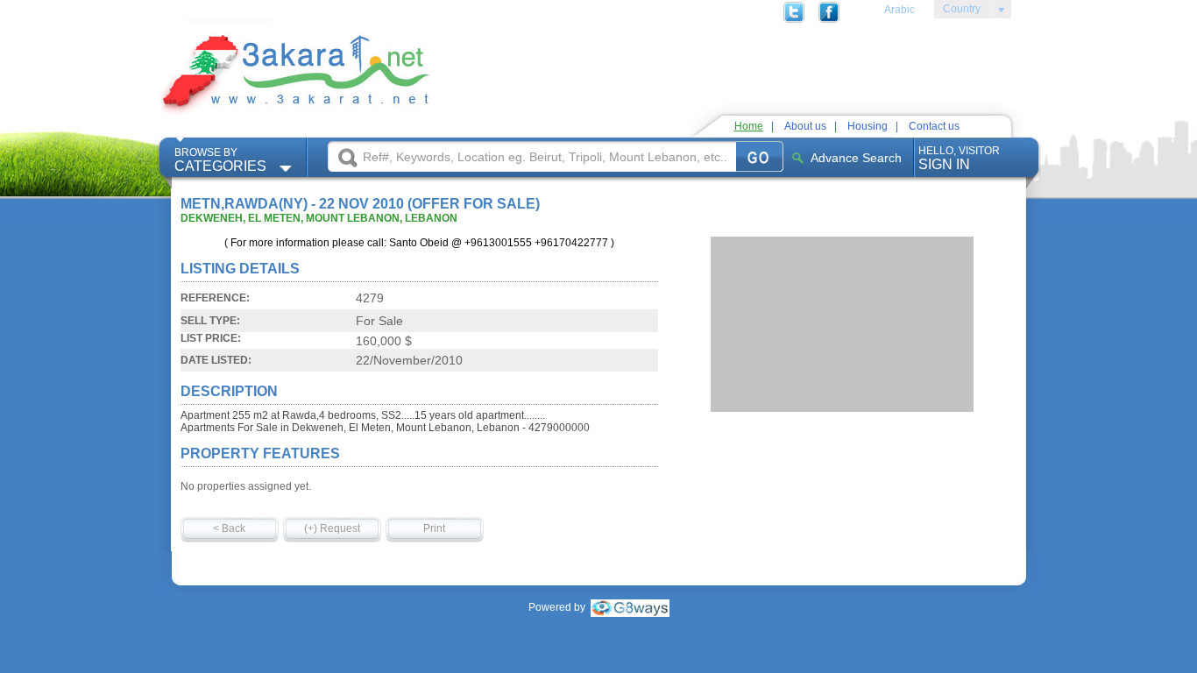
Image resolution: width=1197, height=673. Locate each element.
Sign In (959, 158)
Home (748, 126)
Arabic (899, 10)
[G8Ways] (630, 607)
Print (434, 528)
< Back (229, 528)
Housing (867, 126)
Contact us (934, 126)
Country (957, 11)
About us (805, 126)
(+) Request (332, 528)
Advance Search (856, 158)
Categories (220, 160)
